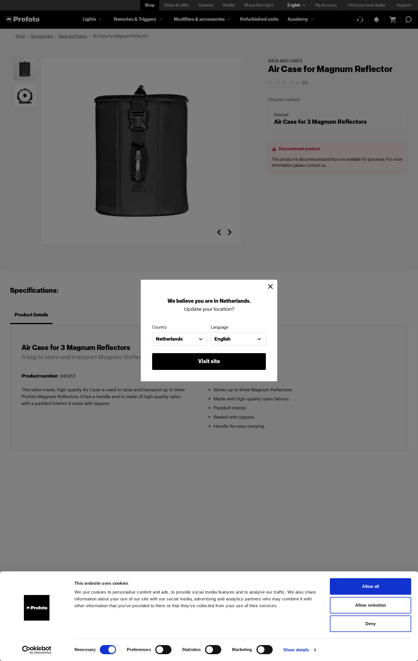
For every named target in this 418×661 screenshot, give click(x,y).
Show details (296, 649)
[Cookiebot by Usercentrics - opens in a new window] (37, 650)
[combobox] (179, 339)
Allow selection (370, 605)
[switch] (163, 649)
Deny (370, 623)
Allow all (370, 586)
